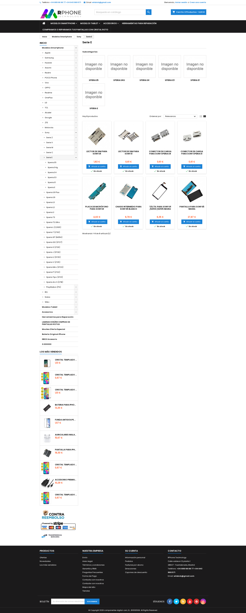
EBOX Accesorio (49, 339)
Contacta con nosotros (93, 579)
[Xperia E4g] (119, 66)
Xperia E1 (52, 182)
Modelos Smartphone (63, 23)
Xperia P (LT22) (53, 272)
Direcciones (130, 568)
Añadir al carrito (96, 166)
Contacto (174, 550)
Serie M (49, 147)
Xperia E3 (52, 177)
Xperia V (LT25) (53, 262)
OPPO (47, 87)
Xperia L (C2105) (53, 227)
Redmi (48, 72)
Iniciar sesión (181, 2)
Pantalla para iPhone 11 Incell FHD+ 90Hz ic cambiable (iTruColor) (66, 449)
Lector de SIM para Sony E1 (128, 152)
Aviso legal (87, 561)
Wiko (47, 302)
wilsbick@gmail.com (101, 2)
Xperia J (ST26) (53, 252)
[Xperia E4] (144, 66)
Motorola (49, 127)
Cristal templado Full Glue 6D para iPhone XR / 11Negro (66, 390)
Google (48, 117)
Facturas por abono (134, 565)
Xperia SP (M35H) (54, 237)
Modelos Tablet (89, 23)
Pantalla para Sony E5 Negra (192, 207)
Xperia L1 (50, 212)
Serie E (49, 157)
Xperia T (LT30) (53, 232)
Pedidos (129, 561)
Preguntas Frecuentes (92, 572)
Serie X (49, 142)
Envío (84, 557)
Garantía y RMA (89, 568)
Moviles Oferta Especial (53, 329)
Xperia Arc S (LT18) (54, 282)
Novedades (45, 561)
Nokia (47, 297)
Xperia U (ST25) (53, 257)
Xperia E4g (53, 167)
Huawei (48, 62)
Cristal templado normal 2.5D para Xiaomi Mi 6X (66, 375)
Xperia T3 (50, 217)
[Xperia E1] (195, 66)
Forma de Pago (89, 576)
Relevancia (180, 116)
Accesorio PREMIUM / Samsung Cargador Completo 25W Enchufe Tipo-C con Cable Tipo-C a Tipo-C (66, 480)
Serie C (49, 152)
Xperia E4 (52, 172)
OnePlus (49, 97)
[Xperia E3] (169, 66)
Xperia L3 (50, 202)
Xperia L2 (50, 207)
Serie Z (49, 137)
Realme (48, 92)
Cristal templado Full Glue (66, 360)
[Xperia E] (93, 94)
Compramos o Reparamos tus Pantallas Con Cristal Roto (75, 29)
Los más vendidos (51, 351)
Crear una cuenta (198, 2)
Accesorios (110, 23)
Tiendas (86, 590)
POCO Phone (51, 77)
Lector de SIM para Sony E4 (96, 152)
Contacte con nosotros (93, 583)
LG (46, 102)
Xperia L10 (50, 197)
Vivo (47, 82)
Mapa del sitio (88, 587)
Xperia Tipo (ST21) (54, 277)
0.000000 (46, 344)
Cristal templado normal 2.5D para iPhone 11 (66, 495)
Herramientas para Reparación (139, 23)
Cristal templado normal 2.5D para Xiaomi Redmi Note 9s (66, 464)
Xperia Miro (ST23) (54, 267)
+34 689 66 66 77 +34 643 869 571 (65, 2)
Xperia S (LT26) (53, 247)
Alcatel (48, 112)
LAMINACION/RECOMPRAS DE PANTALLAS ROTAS (56, 323)
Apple (47, 52)
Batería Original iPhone (53, 334)
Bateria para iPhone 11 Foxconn (66, 405)
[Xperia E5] (93, 66)
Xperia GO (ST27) (54, 242)
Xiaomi (48, 67)
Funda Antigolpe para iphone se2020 (66, 420)
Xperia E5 (52, 162)
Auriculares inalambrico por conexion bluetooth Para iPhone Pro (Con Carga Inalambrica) (66, 435)
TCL (46, 107)
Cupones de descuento (136, 572)
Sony (47, 132)
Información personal (135, 557)
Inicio (43, 43)
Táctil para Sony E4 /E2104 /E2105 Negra (160, 207)
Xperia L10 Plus (52, 192)
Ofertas (43, 557)
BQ (46, 292)
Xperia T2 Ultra (53, 222)
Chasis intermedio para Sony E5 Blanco (128, 207)
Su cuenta (131, 550)
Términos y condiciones (93, 565)
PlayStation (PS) (53, 287)
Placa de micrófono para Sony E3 (96, 207)
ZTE (46, 122)
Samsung (49, 57)
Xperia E (51, 187)
